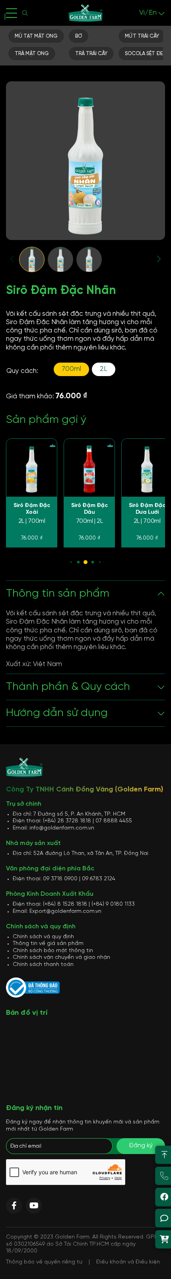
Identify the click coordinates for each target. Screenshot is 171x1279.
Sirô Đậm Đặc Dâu (89, 509)
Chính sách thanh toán (43, 965)
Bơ (78, 36)
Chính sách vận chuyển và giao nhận (61, 957)
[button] (12, 258)
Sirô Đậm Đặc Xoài (32, 509)
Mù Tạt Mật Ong (36, 36)
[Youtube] (34, 1206)
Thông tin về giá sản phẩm (48, 944)
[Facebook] (14, 1206)
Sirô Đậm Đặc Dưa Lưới (147, 509)
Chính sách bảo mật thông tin (53, 951)
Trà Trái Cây (91, 53)
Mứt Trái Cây (142, 36)
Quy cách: (22, 370)
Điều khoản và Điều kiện (128, 1262)
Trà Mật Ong (32, 53)
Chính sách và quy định (43, 937)
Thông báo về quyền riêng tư (44, 1262)
